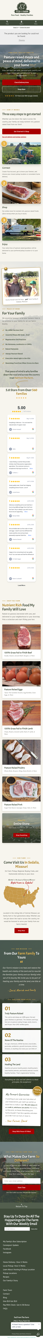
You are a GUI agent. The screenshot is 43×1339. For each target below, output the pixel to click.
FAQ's (5, 1308)
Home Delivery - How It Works (15, 1262)
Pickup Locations (10, 1273)
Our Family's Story (10, 1280)
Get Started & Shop (21, 131)
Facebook (7, 1249)
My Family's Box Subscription (15, 1241)
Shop (7, 24)
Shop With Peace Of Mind (21, 1131)
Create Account (25, 27)
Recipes (6, 1277)
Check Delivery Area (21, 82)
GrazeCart (33, 1337)
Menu (35, 24)
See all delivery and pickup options (14, 137)
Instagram (7, 1252)
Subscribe (34, 1229)
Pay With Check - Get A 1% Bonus (16, 1305)
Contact (6, 1294)
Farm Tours (7, 1290)
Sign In (21, 24)
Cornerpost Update (11, 1245)
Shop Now (21, 89)
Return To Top (21, 1206)
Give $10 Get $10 (10, 1301)
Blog (5, 1297)
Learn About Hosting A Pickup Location (19, 1269)
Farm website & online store (15, 1337)
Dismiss (21, 40)
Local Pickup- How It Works (14, 1266)
